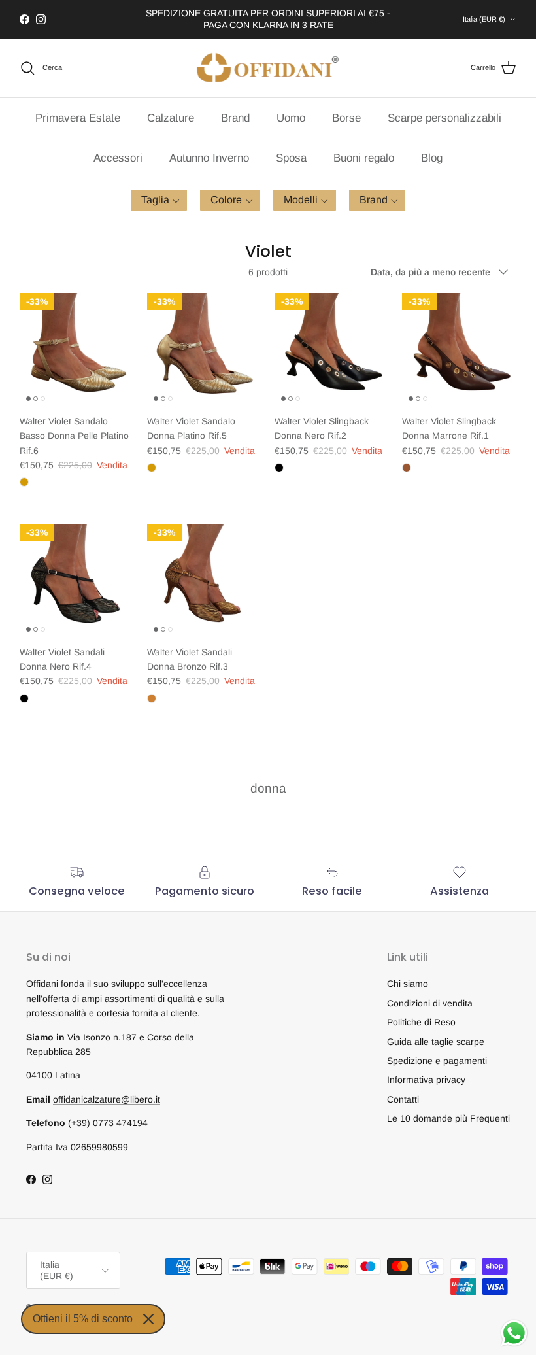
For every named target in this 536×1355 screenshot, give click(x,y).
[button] (159, 200)
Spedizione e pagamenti (437, 1060)
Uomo (290, 118)
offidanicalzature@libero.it (106, 1099)
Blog (432, 158)
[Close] (148, 1319)
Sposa (291, 158)
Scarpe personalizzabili (444, 118)
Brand (235, 118)
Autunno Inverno (209, 158)
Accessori (117, 158)
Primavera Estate (77, 118)
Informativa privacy (426, 1079)
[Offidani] (268, 68)
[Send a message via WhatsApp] (514, 1333)
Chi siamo (407, 983)
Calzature (170, 118)
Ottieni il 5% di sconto (83, 1318)
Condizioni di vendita (430, 1003)
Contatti (403, 1099)
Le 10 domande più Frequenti (448, 1118)
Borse (346, 118)
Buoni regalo (363, 158)
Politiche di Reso (421, 1022)
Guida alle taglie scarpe (435, 1042)
